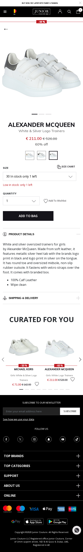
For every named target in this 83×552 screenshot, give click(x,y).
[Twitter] (20, 439)
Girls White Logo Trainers (59, 375)
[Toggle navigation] (5, 11)
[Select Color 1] (31, 156)
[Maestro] (20, 508)
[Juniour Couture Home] (41, 11)
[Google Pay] (16, 521)
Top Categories (17, 466)
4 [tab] (39, 391)
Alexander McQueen (41, 124)
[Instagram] (34, 439)
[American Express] (61, 508)
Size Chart (68, 166)
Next (80, 359)
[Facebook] (6, 439)
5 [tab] (44, 391)
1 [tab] (21, 391)
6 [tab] (50, 391)
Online (10, 495)
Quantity (9, 193)
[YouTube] (63, 439)
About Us (12, 486)
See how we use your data (18, 419)
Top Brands (14, 456)
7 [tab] (56, 391)
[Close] (80, 2)
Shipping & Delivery (23, 298)
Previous (3, 359)
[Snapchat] (49, 439)
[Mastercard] (7, 508)
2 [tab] (27, 391)
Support (11, 476)
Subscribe (70, 411)
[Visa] (34, 508)
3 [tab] (33, 391)
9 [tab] (67, 391)
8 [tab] (62, 391)
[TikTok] (77, 439)
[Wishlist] (37, 384)
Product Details (21, 234)
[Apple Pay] (47, 508)
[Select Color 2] (43, 156)
